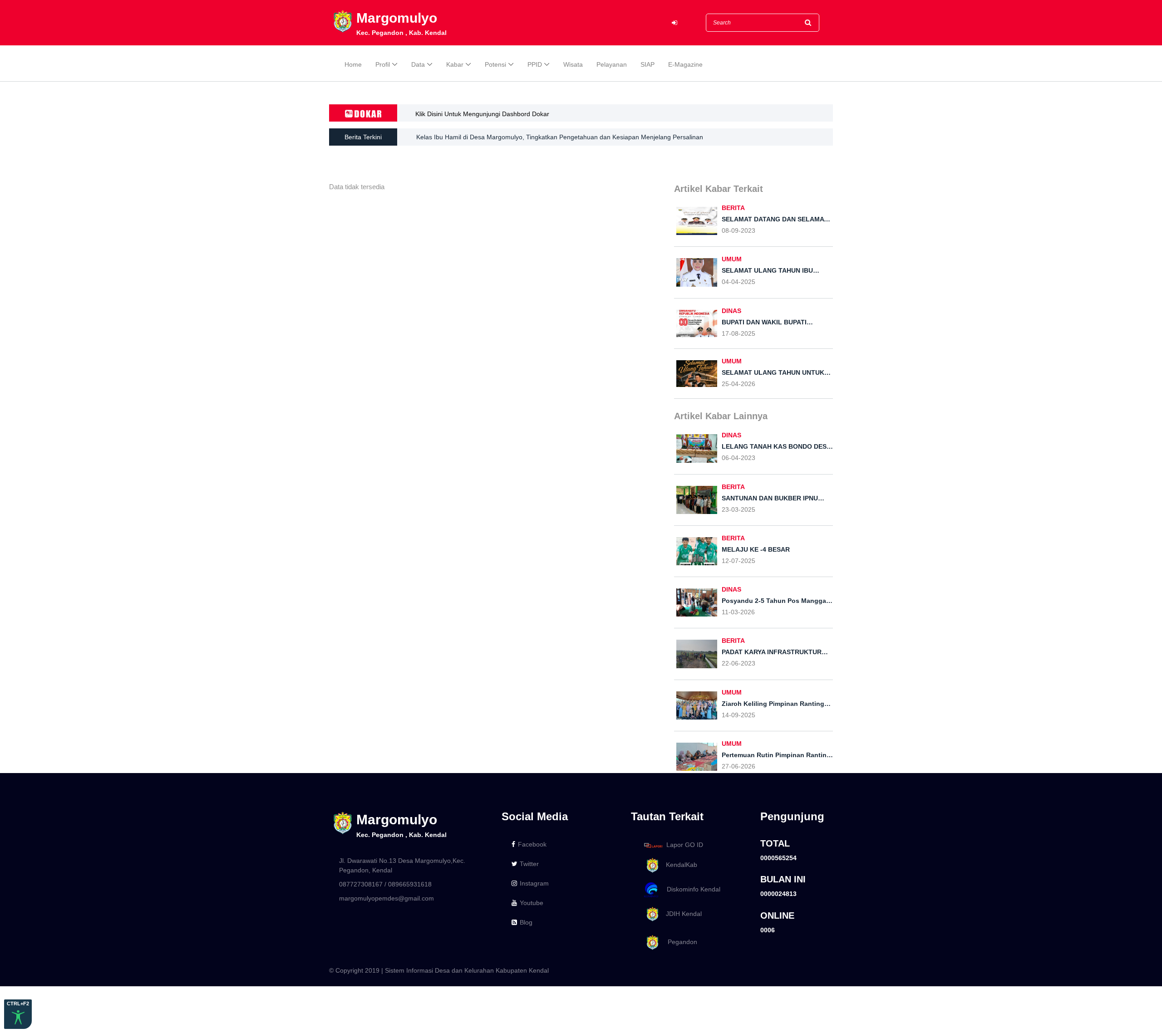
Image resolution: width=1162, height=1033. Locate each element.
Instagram (534, 883)
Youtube (531, 902)
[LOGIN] (674, 23)
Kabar (454, 64)
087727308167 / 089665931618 (385, 884)
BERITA (733, 208)
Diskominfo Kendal (690, 889)
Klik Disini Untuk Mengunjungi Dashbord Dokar (482, 113)
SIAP (647, 64)
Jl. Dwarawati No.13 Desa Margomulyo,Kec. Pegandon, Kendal (402, 865)
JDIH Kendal (681, 913)
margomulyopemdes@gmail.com (386, 898)
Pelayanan (611, 64)
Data (418, 64)
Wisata (573, 64)
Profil (382, 64)
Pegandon (678, 942)
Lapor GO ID (684, 844)
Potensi (495, 64)
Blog (526, 922)
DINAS (731, 311)
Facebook (532, 844)
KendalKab (678, 864)
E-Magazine (685, 64)
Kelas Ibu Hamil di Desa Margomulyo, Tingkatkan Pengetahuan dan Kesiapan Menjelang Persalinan (559, 137)
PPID (534, 64)
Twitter (529, 863)
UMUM (732, 259)
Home (353, 64)
